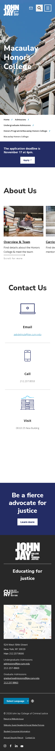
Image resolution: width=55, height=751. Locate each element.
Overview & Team (17, 242)
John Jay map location (27, 622)
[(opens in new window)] (11, 595)
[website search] (39, 8)
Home (6, 119)
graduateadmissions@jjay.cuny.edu (21, 678)
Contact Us (30, 737)
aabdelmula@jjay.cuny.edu (27, 334)
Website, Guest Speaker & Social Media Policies (24, 725)
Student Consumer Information (17, 731)
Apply (29, 161)
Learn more (27, 522)
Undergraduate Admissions (17, 125)
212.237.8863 (11, 682)
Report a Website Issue (14, 719)
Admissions (20, 119)
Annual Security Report (13, 737)
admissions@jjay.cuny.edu (17, 663)
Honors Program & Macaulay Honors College (25, 131)
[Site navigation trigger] (47, 8)
